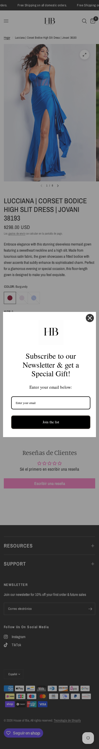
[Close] (90, 318)
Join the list (51, 422)
